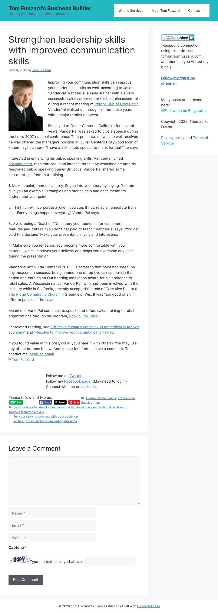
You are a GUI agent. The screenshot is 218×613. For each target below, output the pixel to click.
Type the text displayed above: (56, 562)
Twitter (75, 376)
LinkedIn (88, 387)
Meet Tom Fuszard (166, 11)
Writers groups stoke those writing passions (45, 421)
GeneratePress (148, 606)
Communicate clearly (101, 398)
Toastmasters (20, 164)
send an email (42, 354)
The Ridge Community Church (34, 294)
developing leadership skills (95, 407)
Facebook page (77, 381)
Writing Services (131, 11)
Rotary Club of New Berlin (117, 104)
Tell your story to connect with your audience (45, 416)
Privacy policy (172, 138)
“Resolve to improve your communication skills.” (74, 332)
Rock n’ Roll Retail (84, 316)
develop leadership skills (56, 407)
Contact (194, 11)
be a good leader (25, 407)
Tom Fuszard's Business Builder (50, 8)
